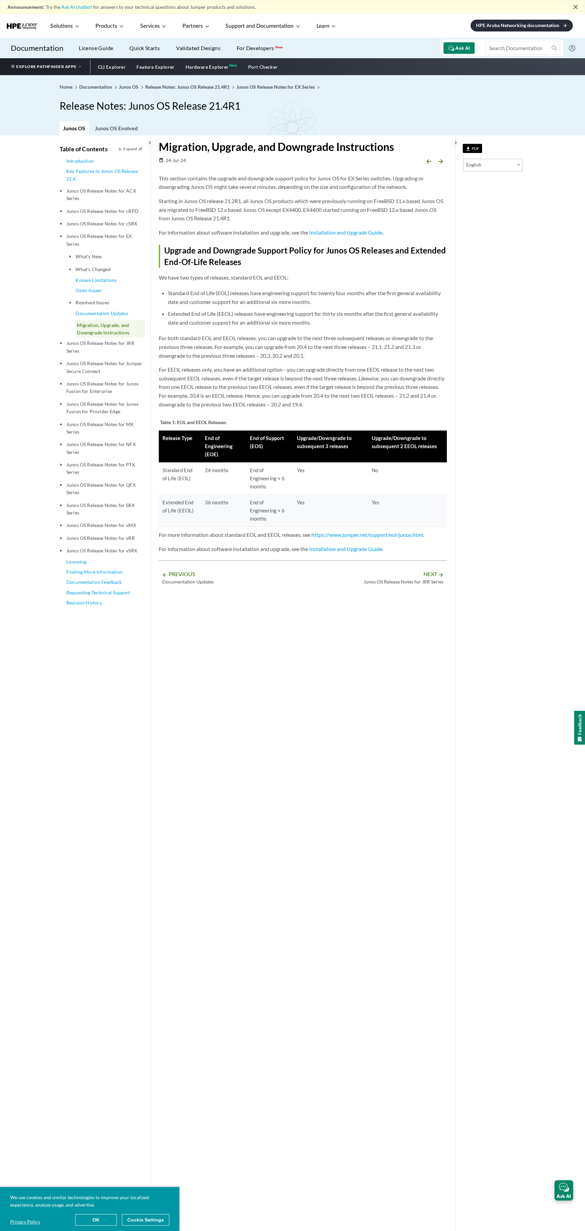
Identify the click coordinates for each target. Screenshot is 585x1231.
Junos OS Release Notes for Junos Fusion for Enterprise (102, 387)
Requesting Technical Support (98, 592)
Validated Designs (198, 48)
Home (66, 87)
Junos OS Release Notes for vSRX (101, 550)
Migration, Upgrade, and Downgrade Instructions (103, 328)
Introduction (80, 161)
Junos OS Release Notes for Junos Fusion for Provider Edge (102, 407)
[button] (564, 1190)
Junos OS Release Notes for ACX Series (101, 194)
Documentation (37, 47)
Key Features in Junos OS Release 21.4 (102, 174)
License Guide (96, 48)
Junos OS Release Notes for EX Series (99, 239)
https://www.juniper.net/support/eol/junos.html (367, 534)
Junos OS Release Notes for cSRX (101, 223)
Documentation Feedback (94, 582)
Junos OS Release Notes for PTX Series (100, 468)
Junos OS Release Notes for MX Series (100, 428)
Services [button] (150, 26)
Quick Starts (144, 48)
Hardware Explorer (207, 67)
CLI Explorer (112, 67)
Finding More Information (94, 572)
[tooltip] (472, 148)
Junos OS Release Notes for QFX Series (101, 488)
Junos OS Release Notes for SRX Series (100, 508)
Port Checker (263, 67)
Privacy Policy (25, 1221)
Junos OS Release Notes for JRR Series (100, 346)
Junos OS (74, 128)
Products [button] (106, 26)
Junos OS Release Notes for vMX (101, 525)
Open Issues (88, 290)
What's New (88, 256)
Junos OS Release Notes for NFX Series (101, 448)
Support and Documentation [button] (259, 26)
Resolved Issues (92, 302)
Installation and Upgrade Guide (345, 232)
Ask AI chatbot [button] (76, 7)
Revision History (84, 603)
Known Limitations (95, 280)
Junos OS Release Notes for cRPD (102, 211)
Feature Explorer (155, 67)
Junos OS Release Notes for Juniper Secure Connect (104, 367)
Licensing (76, 562)
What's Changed (92, 269)
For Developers (260, 48)
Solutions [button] (61, 26)
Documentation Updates (101, 313)
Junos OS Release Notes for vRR (100, 538)
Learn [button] (323, 26)
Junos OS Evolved (116, 128)
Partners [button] (192, 26)
